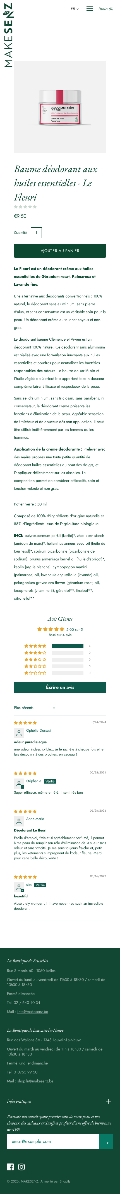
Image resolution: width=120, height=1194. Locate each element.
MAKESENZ (29, 1181)
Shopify (65, 1181)
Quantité (20, 232)
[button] (75, 9)
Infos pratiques (19, 1101)
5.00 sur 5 (74, 629)
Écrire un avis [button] (60, 687)
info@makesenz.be (32, 1011)
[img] (25, 723)
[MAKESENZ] (8, 35)
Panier (105, 8)
